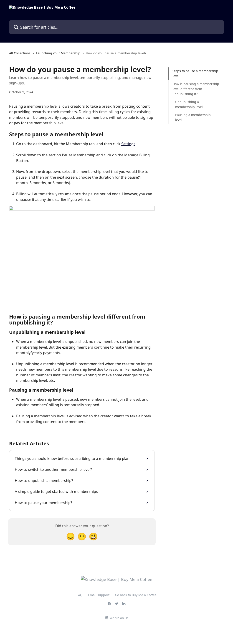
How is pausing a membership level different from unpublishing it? (195, 89)
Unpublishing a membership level (189, 104)
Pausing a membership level (193, 117)
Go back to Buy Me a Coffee (136, 595)
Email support (98, 595)
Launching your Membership (58, 53)
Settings (128, 143)
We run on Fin (119, 618)
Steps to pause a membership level (195, 73)
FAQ (79, 595)
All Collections (19, 53)
